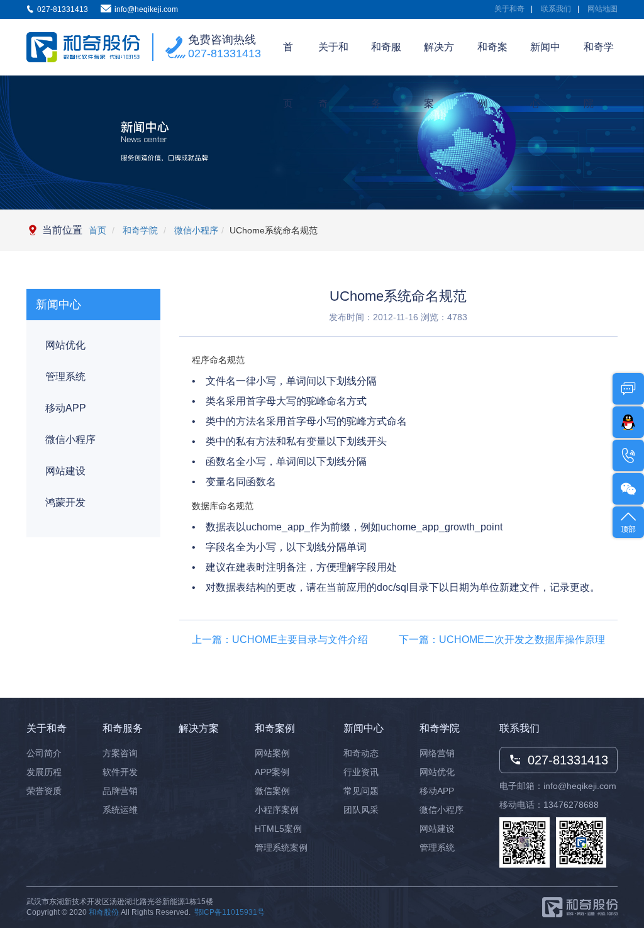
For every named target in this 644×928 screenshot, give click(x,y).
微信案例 (272, 791)
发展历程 (44, 772)
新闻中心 (545, 58)
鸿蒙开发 (65, 502)
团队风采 (361, 810)
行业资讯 (361, 772)
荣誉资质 (44, 791)
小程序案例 (277, 810)
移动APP (65, 408)
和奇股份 (104, 912)
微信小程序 (195, 230)
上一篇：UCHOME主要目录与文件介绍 (280, 639)
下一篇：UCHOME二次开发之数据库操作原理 (502, 639)
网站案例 (272, 753)
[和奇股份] (83, 47)
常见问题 (361, 791)
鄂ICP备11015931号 (229, 912)
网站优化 (65, 345)
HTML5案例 (278, 829)
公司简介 (44, 753)
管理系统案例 (281, 847)
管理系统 (65, 376)
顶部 (628, 529)
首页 (288, 58)
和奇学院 (599, 58)
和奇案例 (492, 58)
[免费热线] (628, 455)
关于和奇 (509, 8)
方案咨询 (120, 753)
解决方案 (439, 58)
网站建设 (65, 471)
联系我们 (556, 8)
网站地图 (602, 8)
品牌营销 (120, 791)
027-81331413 (224, 53)
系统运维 (120, 810)
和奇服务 (386, 58)
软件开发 (120, 772)
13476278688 (571, 805)
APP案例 (272, 772)
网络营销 (437, 753)
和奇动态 (361, 753)
